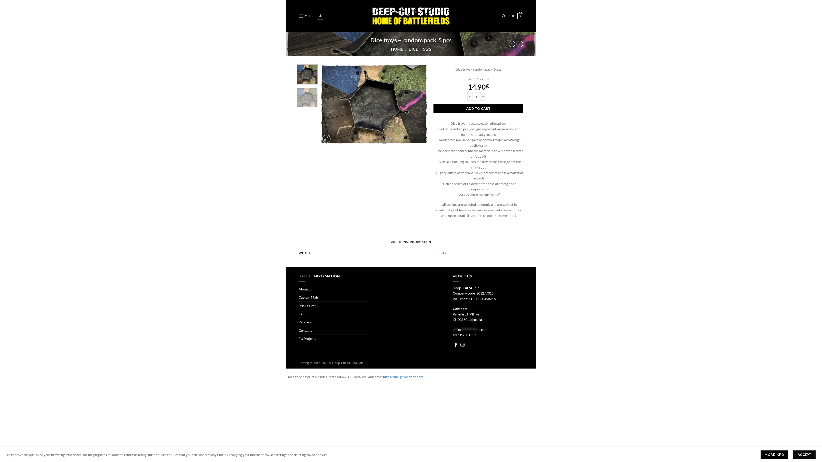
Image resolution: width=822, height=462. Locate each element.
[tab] (411, 242)
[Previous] (328, 104)
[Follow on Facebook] (456, 345)
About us (305, 289)
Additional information (411, 242)
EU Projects (307, 338)
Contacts (305, 330)
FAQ (302, 314)
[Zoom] (326, 139)
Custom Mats (309, 297)
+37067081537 (464, 335)
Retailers (305, 322)
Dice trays (420, 49)
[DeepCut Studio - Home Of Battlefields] (411, 16)
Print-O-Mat (308, 306)
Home (397, 49)
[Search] (503, 16)
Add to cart (478, 108)
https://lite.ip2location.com (403, 377)
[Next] (419, 104)
